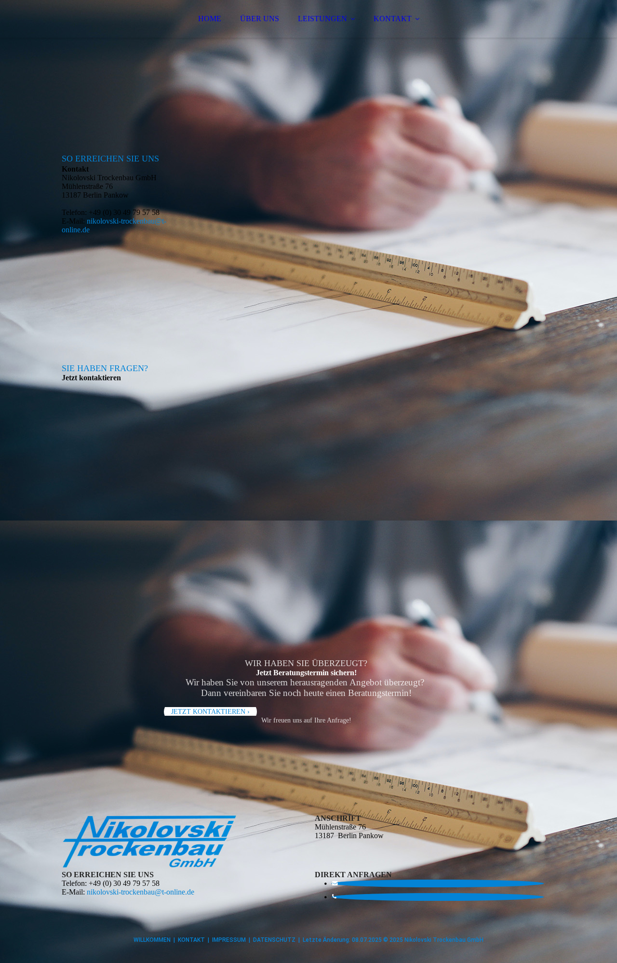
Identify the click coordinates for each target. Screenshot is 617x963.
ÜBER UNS (259, 18)
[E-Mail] (334, 883)
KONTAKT (393, 18)
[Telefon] (334, 896)
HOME (209, 18)
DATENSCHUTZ (274, 939)
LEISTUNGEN (322, 18)
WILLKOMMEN (152, 939)
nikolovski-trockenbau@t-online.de (140, 892)
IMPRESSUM (229, 939)
